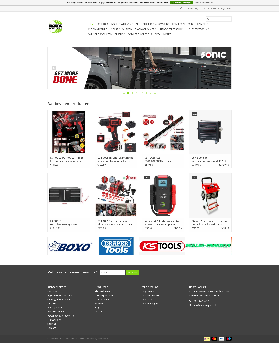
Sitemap (51, 323)
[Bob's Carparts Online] (67, 26)
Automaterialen (98, 29)
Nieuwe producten (104, 295)
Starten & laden (121, 29)
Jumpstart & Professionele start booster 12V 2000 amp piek (163, 222)
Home (91, 23)
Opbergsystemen (182, 23)
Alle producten (102, 291)
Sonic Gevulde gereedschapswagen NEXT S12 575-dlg (209, 159)
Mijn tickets (148, 299)
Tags (97, 307)
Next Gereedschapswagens (152, 23)
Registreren (148, 291)
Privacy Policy (54, 307)
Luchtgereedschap (197, 29)
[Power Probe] (208, 246)
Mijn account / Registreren (219, 8)
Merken (168, 34)
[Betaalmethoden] (206, 338)
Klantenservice (55, 319)
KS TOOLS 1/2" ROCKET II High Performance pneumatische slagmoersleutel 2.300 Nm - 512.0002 (66, 159)
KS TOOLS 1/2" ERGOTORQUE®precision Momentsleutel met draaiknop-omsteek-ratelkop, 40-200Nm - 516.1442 (162, 159)
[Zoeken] (207, 19)
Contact (51, 327)
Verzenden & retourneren (60, 315)
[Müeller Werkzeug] (162, 246)
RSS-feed (99, 311)
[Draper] (70, 246)
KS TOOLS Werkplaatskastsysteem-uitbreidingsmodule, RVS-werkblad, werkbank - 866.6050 (67, 222)
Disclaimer (52, 303)
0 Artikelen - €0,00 (192, 8)
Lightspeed (103, 338)
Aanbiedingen (102, 299)
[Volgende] (225, 68)
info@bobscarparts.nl (205, 305)
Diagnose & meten (146, 29)
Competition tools (140, 34)
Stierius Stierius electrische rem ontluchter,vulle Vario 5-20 (209, 222)
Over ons (52, 291)
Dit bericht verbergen (181, 3)
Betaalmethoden (56, 311)
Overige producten (100, 34)
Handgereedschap (171, 29)
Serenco (120, 34)
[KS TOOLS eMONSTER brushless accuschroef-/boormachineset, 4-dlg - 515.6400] (116, 132)
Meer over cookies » (204, 3)
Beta (157, 34)
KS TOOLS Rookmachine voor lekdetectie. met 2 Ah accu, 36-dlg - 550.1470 (114, 222)
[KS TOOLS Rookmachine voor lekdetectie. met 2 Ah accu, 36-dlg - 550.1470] (116, 195)
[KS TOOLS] (116, 246)
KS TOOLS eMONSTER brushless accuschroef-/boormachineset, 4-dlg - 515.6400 (115, 159)
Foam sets (202, 23)
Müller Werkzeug (122, 23)
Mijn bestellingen (151, 295)
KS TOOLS (103, 23)
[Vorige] (54, 68)
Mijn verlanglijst (150, 303)
